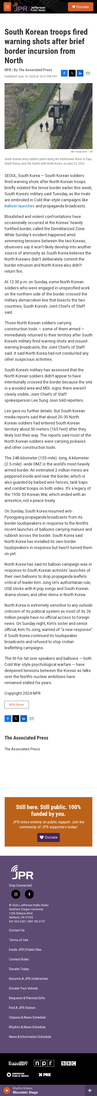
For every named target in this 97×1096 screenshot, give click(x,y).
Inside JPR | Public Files (25, 949)
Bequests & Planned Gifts (27, 998)
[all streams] (91, 1090)
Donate (82, 7)
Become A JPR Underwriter (28, 978)
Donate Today (19, 969)
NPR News (16, 704)
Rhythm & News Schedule (27, 1027)
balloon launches (20, 206)
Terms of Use (18, 940)
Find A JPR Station (22, 1008)
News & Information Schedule (30, 1037)
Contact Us (17, 930)
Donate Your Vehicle (23, 988)
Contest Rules (19, 959)
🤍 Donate (48, 837)
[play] (7, 1090)
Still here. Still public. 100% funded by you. (48, 810)
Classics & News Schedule (27, 1017)
